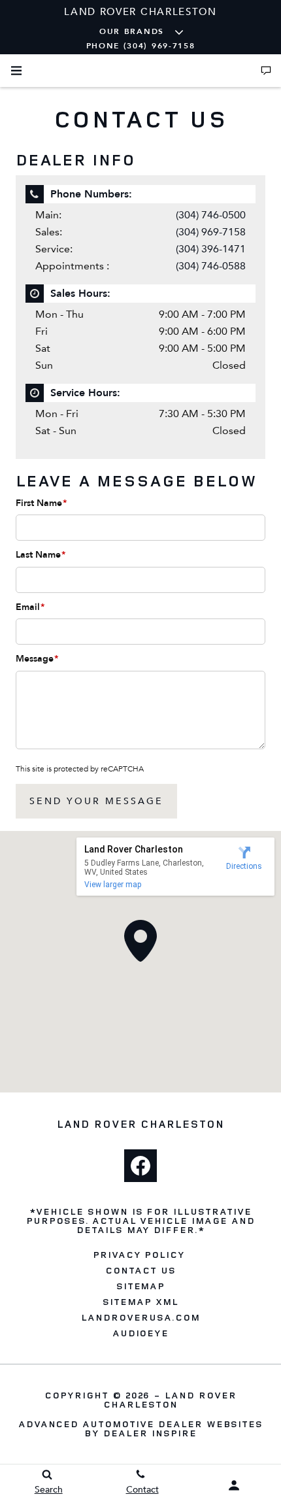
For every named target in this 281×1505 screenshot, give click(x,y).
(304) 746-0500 (211, 215)
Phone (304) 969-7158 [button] (140, 46)
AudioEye (140, 1333)
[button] (140, 941)
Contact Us (140, 1270)
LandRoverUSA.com (140, 1317)
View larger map (112, 884)
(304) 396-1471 (211, 249)
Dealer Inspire (149, 1433)
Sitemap (140, 1286)
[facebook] (140, 1165)
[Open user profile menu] (234, 1485)
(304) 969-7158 (211, 232)
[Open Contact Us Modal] (266, 70)
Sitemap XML (140, 1301)
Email (30, 607)
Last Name (40, 555)
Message (37, 658)
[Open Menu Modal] (16, 70)
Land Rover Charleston (170, 1399)
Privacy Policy (139, 1254)
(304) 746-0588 (211, 266)
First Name (41, 503)
